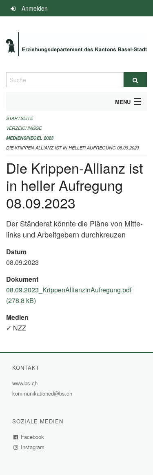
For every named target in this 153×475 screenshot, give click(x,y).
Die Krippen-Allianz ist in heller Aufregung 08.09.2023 (72, 148)
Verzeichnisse (24, 128)
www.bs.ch (26, 383)
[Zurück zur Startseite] (76, 44)
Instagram (33, 447)
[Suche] (135, 79)
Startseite (19, 118)
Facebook (32, 437)
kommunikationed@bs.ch (42, 393)
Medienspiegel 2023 (29, 138)
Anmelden (35, 8)
